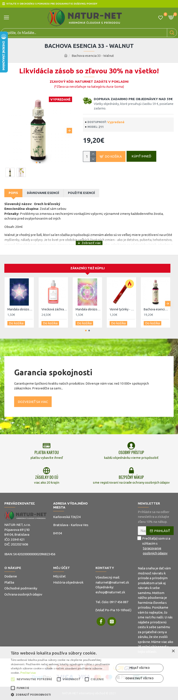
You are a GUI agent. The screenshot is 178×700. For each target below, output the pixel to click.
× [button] (173, 651)
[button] (7, 130)
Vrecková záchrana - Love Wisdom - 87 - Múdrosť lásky (54, 309)
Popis (13, 193)
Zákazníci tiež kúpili (87, 268)
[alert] (89, 673)
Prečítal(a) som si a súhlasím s (156, 546)
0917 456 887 (119, 602)
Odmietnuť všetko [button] (139, 678)
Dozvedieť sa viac (33, 402)
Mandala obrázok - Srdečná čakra (88, 309)
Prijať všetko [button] (139, 668)
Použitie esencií (81, 193)
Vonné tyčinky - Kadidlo (122, 309)
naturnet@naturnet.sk (112, 582)
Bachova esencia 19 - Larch (156, 309)
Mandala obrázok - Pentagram (20, 309)
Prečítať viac (28, 673)
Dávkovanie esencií (43, 193)
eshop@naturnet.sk (110, 592)
